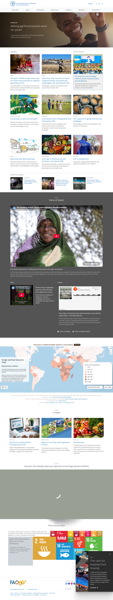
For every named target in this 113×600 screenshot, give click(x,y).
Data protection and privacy (40, 593)
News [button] (28, 10)
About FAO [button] (15, 10)
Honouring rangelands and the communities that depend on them (44, 289)
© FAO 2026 (68, 589)
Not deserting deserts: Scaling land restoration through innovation (36, 269)
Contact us (16, 593)
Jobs (11, 593)
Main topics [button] (55, 10)
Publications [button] (96, 10)
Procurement (43, 595)
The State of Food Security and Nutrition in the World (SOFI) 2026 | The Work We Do (79, 314)
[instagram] (72, 583)
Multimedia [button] (40, 10)
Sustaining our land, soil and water (24, 119)
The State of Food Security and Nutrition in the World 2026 (54, 160)
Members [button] (82, 10)
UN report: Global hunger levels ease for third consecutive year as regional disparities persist (24, 80)
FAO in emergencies (81, 159)
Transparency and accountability (30, 595)
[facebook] (69, 583)
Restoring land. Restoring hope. (22, 159)
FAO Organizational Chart (17, 589)
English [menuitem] (90, 4)
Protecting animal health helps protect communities (30, 181)
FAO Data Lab (79, 442)
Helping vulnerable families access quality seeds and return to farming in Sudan (62, 182)
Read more (93, 587)
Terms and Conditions (26, 593)
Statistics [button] (69, 10)
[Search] (101, 3)
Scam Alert (52, 593)
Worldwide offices (33, 589)
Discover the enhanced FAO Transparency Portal (20, 443)
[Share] (98, 3)
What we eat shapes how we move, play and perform (94, 181)
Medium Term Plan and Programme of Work (55, 443)
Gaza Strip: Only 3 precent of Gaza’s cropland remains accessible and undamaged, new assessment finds (56, 80)
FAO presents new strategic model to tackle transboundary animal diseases (87, 78)
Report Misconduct (15, 595)
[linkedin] (74, 583)
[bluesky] (66, 583)
